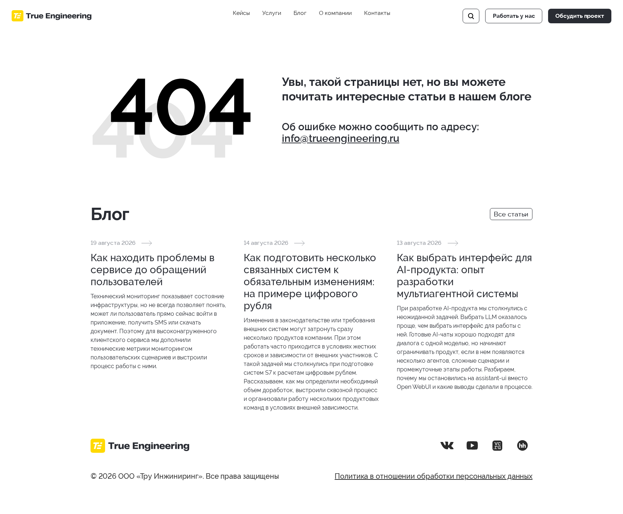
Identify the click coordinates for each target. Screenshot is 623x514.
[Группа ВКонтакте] (447, 445)
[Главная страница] (52, 16)
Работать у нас (514, 15)
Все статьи (511, 214)
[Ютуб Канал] (472, 445)
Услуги (271, 12)
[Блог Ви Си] (497, 445)
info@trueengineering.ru (340, 138)
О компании (335, 12)
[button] (471, 16)
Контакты (377, 12)
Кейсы (241, 12)
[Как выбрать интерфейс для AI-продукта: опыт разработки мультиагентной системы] (464, 315)
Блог (300, 12)
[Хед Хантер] (522, 445)
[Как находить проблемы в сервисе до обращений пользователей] (158, 305)
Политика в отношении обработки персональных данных (433, 476)
